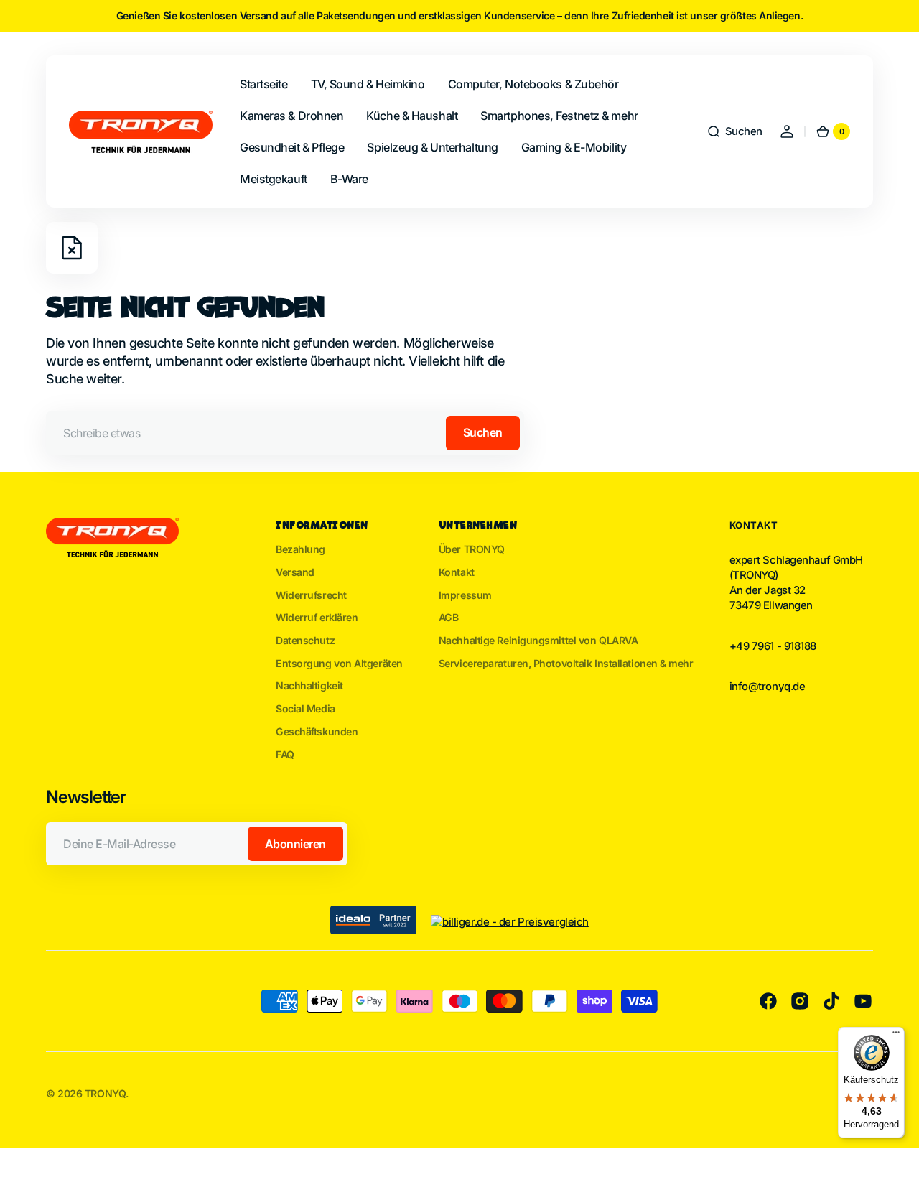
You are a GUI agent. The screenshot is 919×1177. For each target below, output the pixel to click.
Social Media (305, 708)
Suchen (483, 432)
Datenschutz (305, 640)
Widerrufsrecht (311, 595)
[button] (734, 131)
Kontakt (457, 572)
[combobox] (285, 433)
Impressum (465, 595)
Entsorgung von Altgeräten (339, 663)
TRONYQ (105, 1093)
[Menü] (896, 1035)
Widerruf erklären (317, 617)
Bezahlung (300, 549)
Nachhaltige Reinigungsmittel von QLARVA (538, 640)
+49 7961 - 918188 (772, 646)
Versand (295, 572)
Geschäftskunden (317, 731)
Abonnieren (295, 844)
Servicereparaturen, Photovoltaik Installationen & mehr (566, 663)
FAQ (285, 754)
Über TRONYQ (472, 549)
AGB (449, 617)
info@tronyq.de (767, 686)
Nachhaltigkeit (309, 685)
